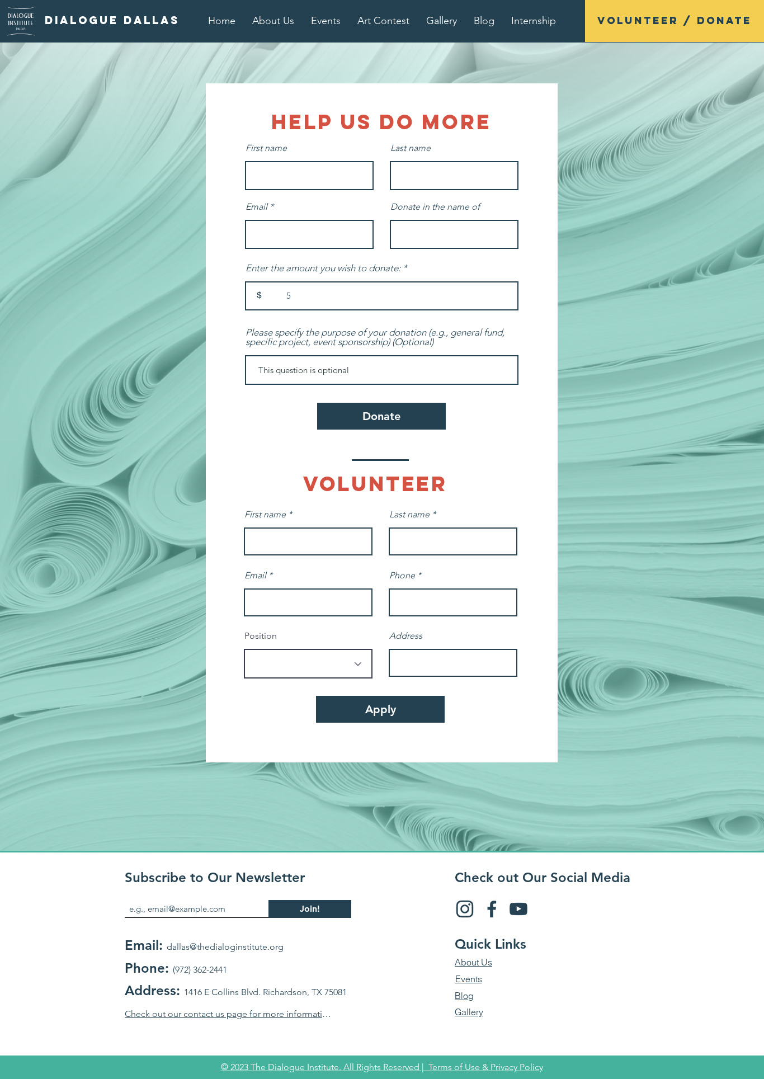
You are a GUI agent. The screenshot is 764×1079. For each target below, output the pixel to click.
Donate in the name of (435, 206)
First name (266, 148)
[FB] (492, 909)
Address (405, 636)
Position (260, 636)
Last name (410, 148)
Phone (402, 575)
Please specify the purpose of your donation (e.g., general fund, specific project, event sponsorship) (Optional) (375, 337)
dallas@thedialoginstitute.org (225, 946)
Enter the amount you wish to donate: (323, 268)
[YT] (518, 909)
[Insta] (465, 909)
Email (256, 206)
